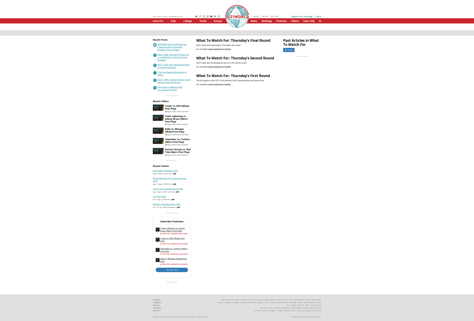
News (254, 21)
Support (306, 308)
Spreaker (308, 310)
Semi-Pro (158, 21)
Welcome (263, 308)
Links (249, 302)
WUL (307, 305)
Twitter (280, 310)
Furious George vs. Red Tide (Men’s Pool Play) (177, 151)
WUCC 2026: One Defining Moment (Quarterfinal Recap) (173, 66)
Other (267, 302)
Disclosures (245, 300)
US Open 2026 (159, 196)
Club (173, 21)
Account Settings (295, 308)
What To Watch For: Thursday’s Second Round (235, 58)
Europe (218, 21)
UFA (299, 305)
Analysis (227, 302)
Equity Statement (271, 300)
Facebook (264, 310)
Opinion (260, 302)
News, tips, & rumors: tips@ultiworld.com (168, 16)
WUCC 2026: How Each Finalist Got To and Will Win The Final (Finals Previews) (173, 57)
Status (308, 300)
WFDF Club (167, 184)
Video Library (316, 300)
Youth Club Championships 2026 (168, 189)
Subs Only (309, 21)
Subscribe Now (172, 270)
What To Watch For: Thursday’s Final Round (233, 40)
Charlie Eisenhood (214, 49)
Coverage (235, 302)
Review (306, 302)
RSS (320, 310)
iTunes (315, 310)
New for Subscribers (275, 308)
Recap (300, 302)
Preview (228, 49)
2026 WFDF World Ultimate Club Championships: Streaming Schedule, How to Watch (172, 47)
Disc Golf (274, 16)
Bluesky (286, 310)
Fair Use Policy (283, 300)
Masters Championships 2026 (166, 204)
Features (220, 302)
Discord (264, 16)
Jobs (291, 300)
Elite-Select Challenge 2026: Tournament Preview (170, 88)
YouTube (256, 310)
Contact (237, 300)
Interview (243, 302)
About (256, 16)
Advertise (230, 300)
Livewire (318, 302)
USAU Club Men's (182, 124)
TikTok (293, 310)
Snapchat (300, 310)
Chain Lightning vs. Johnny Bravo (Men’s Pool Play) (176, 119)
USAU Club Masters (169, 207)
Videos (295, 21)
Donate (253, 300)
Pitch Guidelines (299, 300)
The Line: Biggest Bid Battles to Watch (172, 73)
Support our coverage (301, 16)
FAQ (311, 308)
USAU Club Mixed (183, 111)
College (187, 21)
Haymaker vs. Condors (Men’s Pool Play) (177, 140)
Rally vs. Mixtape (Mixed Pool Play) (174, 130)
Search (290, 50)
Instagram (272, 310)
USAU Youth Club (168, 192)
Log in (318, 16)
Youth (202, 21)
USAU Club (167, 174)
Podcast (273, 302)
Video (312, 302)
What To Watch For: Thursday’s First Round (233, 75)
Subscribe (318, 308)
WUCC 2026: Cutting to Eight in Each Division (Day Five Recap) (174, 81)
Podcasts (281, 21)
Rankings (267, 21)
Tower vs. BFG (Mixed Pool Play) (177, 107)
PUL (303, 305)
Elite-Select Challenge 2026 (165, 170)
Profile (286, 302)
